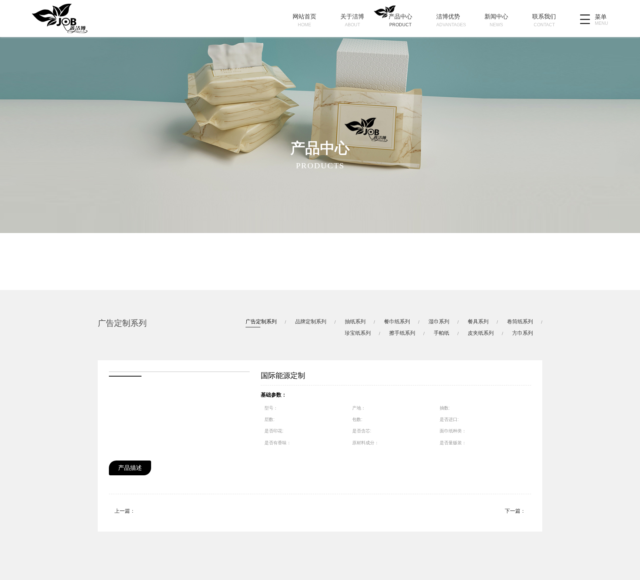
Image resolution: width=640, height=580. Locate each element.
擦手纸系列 (402, 333)
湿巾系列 (439, 321)
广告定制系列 (261, 321)
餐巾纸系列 (397, 321)
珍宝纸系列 (358, 333)
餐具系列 (478, 321)
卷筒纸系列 (520, 321)
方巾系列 (522, 333)
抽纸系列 (355, 321)
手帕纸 (441, 333)
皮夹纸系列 (481, 333)
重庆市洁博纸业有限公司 (71, 18)
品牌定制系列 (310, 321)
